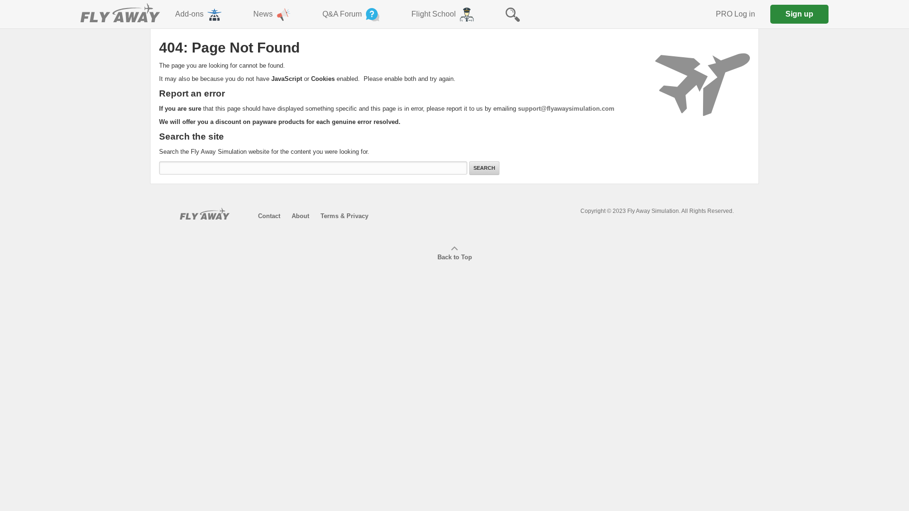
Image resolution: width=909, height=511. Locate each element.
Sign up (799, 14)
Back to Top (454, 257)
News (263, 14)
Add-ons (189, 14)
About (300, 216)
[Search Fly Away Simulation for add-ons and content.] (512, 14)
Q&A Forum (342, 14)
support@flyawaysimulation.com (566, 108)
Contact (269, 216)
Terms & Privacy (344, 216)
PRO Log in (735, 14)
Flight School (433, 14)
